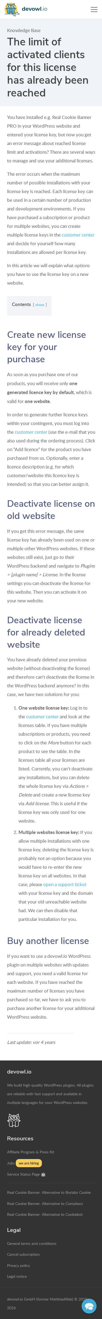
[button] (94, 9)
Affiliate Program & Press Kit (30, 1151)
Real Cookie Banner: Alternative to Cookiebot (45, 1214)
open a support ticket (64, 884)
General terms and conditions (31, 1243)
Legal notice (17, 1276)
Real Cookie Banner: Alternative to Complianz (45, 1203)
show (39, 304)
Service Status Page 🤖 (26, 1174)
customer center (78, 235)
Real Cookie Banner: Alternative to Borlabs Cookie (49, 1192)
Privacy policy (18, 1265)
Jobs (11, 1163)
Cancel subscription (23, 1254)
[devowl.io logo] (28, 9)
